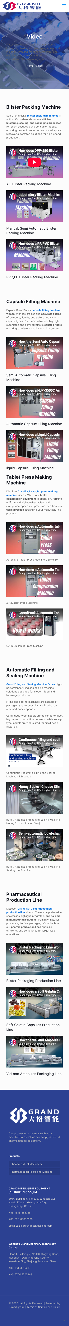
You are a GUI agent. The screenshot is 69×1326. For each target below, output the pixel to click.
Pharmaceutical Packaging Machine (32, 1171)
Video (39, 65)
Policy (56, 1306)
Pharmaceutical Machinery (26, 1164)
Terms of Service (37, 1306)
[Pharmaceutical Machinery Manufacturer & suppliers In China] (22, 6)
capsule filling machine (46, 310)
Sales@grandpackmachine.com (34, 1225)
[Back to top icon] (64, 1320)
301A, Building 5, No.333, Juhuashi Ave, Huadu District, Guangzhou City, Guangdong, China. (32, 1202)
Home (30, 65)
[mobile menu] (64, 6)
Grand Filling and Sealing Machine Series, (31, 684)
